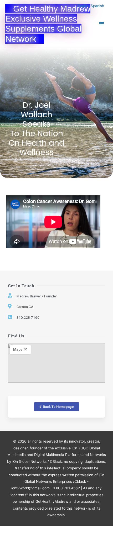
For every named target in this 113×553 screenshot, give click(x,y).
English (84, 6)
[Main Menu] (102, 23)
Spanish (97, 6)
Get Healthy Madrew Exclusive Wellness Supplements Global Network (47, 24)
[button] (56, 406)
